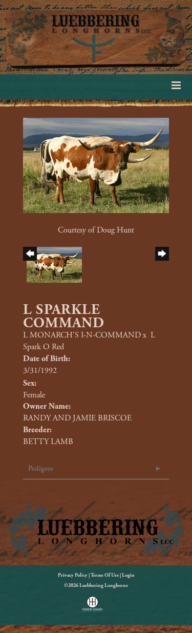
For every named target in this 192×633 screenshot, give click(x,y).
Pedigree (40, 468)
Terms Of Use (105, 575)
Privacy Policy (73, 575)
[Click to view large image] (96, 164)
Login (128, 575)
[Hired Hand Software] (92, 607)
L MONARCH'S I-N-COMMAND (82, 335)
